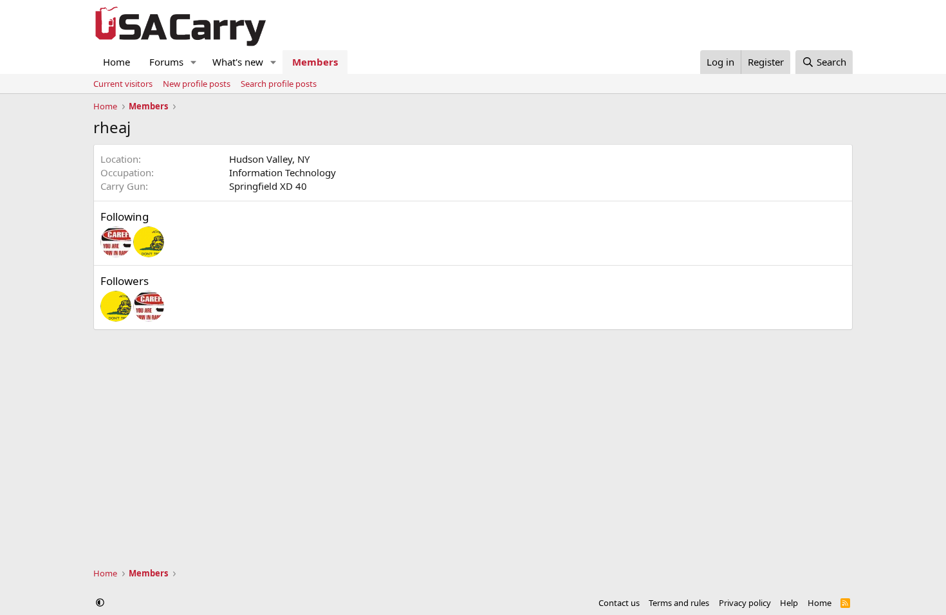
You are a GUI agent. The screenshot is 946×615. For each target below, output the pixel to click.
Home (116, 61)
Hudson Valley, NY (269, 158)
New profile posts (196, 83)
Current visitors (123, 83)
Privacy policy (745, 603)
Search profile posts (279, 83)
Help (789, 603)
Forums (166, 61)
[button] (194, 62)
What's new (237, 61)
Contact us (619, 603)
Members (315, 61)
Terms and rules (679, 603)
